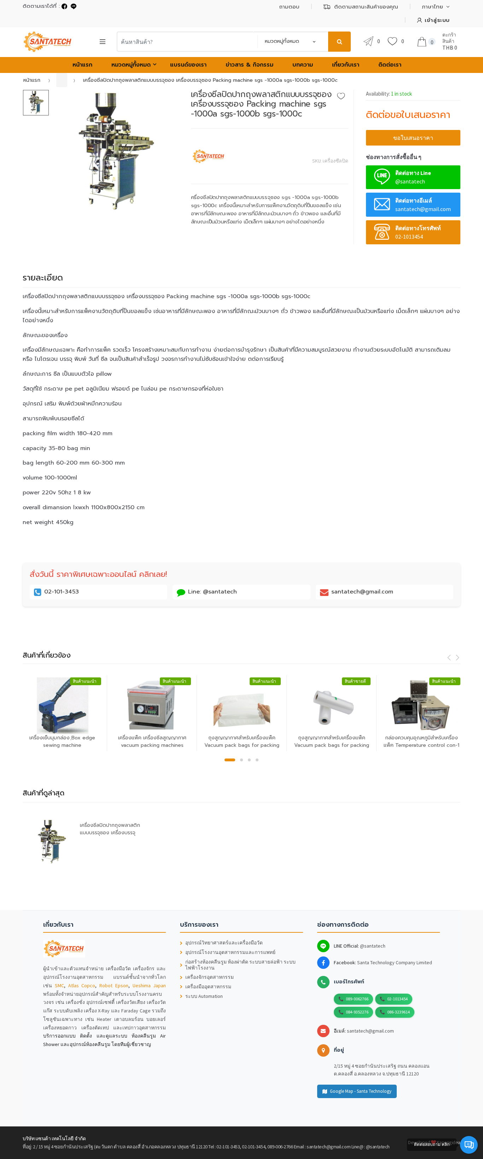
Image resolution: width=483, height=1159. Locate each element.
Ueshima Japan (149, 985)
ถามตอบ (289, 7)
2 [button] (241, 760)
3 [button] (249, 760)
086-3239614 (398, 1012)
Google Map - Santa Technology (360, 1091)
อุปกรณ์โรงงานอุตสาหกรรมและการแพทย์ (230, 952)
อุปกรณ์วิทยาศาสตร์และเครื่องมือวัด (224, 943)
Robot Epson (113, 985)
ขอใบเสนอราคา (413, 137)
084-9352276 (357, 1012)
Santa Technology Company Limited (394, 962)
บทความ (302, 65)
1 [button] (230, 760)
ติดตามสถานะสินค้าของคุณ (366, 7)
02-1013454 (397, 998)
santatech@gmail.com (370, 1031)
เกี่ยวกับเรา (345, 65)
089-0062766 (357, 998)
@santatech (372, 946)
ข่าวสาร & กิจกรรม (249, 65)
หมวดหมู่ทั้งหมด (131, 65)
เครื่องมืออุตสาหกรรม (208, 987)
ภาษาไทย (432, 7)
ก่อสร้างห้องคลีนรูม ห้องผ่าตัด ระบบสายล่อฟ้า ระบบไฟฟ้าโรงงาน (240, 965)
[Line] (73, 6)
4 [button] (257, 760)
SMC (59, 985)
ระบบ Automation (204, 996)
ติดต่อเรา (389, 65)
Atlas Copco (81, 985)
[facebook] (64, 6)
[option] (114, 152)
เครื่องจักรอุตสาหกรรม (209, 977)
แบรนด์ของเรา (188, 65)
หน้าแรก (82, 65)
